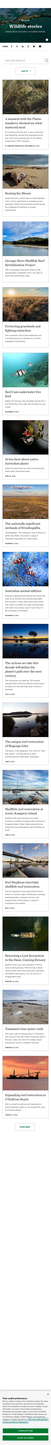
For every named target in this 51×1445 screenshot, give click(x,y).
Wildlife (25, 20)
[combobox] (25, 71)
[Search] (47, 60)
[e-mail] (40, 46)
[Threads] (28, 46)
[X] (17, 46)
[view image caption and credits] (46, 39)
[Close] (48, 1394)
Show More (25, 1127)
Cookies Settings (25, 1431)
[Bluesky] (34, 46)
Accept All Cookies (25, 1438)
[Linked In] (23, 46)
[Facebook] (11, 46)
